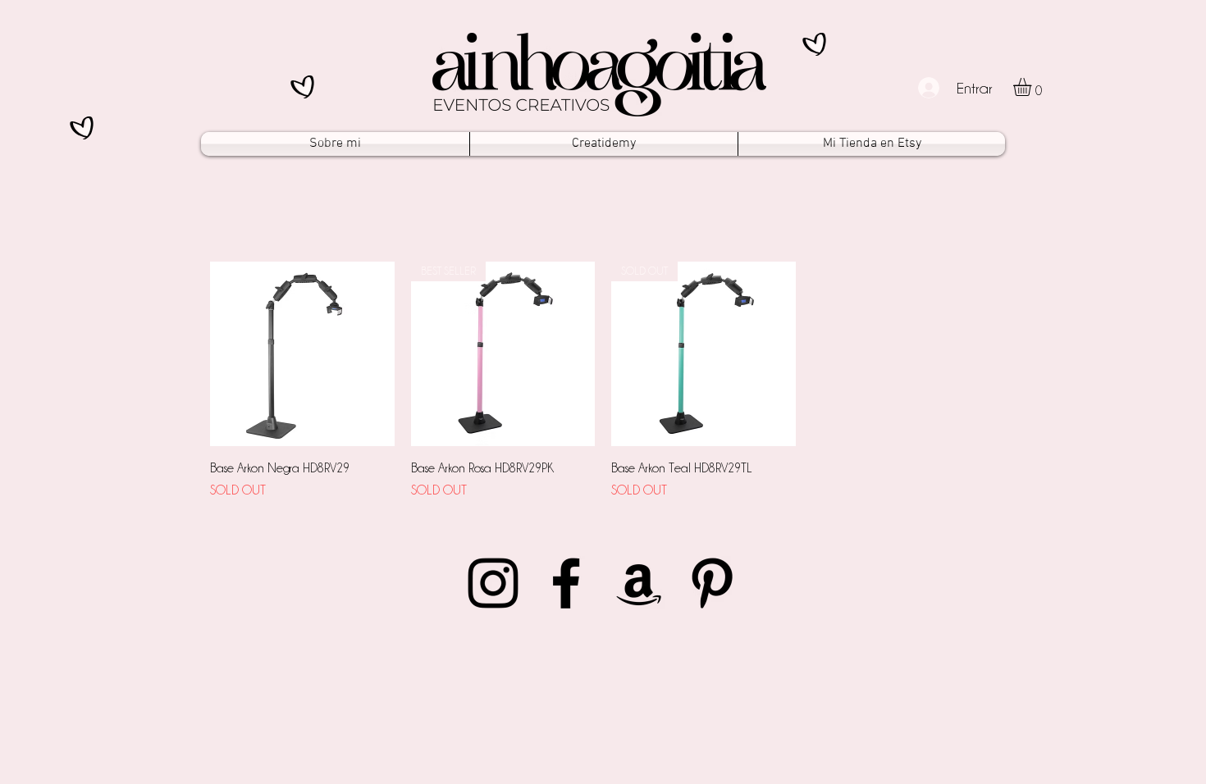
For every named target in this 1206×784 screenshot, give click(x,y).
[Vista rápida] (302, 354)
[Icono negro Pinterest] (712, 583)
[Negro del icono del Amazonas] (639, 583)
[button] (1033, 87)
